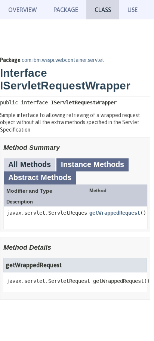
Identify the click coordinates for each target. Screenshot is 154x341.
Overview (22, 9)
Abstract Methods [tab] (39, 177)
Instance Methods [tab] (92, 164)
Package (65, 9)
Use (132, 9)
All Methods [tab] (29, 164)
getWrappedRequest (114, 213)
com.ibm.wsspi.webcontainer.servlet (63, 60)
